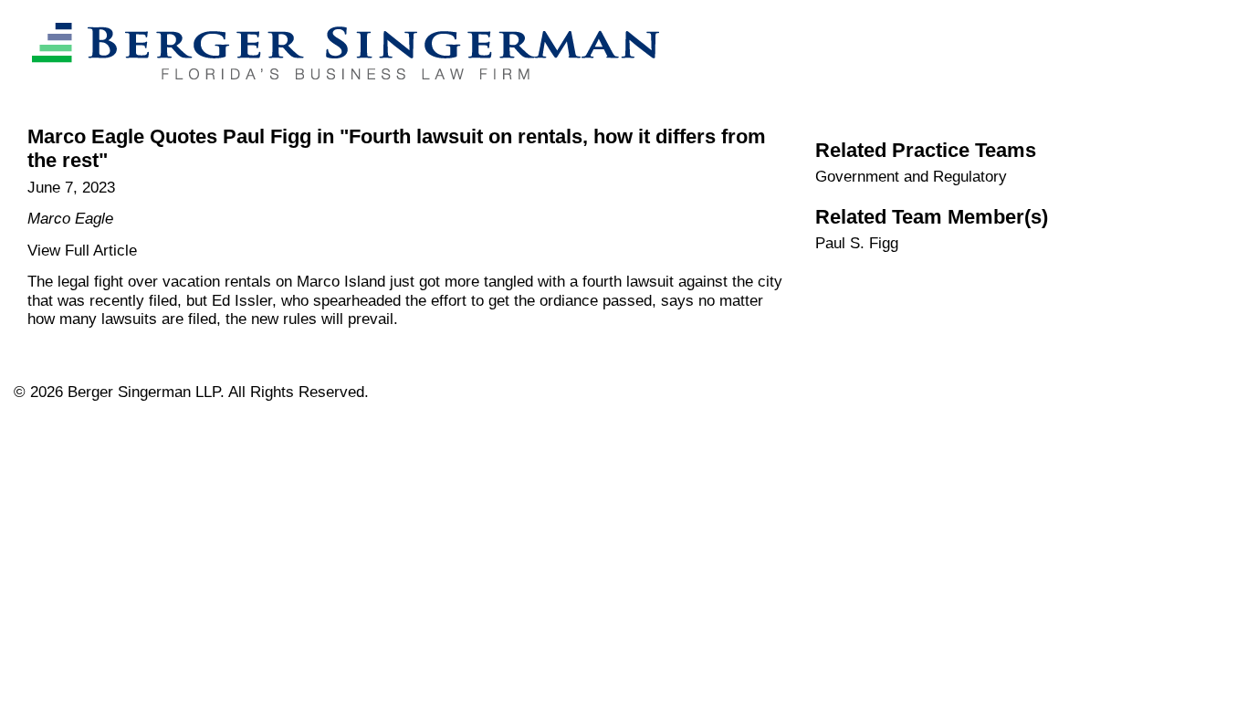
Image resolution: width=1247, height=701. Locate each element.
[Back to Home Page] (336, 97)
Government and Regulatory (911, 176)
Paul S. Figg (856, 243)
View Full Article (82, 250)
